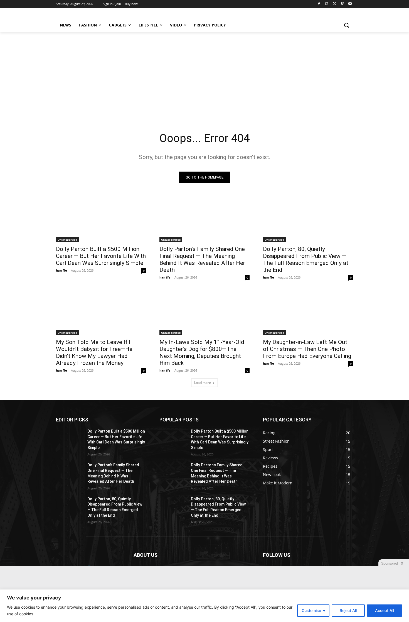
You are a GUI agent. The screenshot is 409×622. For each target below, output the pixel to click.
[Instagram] (327, 4)
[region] (204, 605)
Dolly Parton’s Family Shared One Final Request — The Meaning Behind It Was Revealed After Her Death (202, 259)
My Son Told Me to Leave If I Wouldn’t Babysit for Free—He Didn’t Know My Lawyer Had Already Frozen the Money (94, 352)
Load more (202, 382)
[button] (346, 25)
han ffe (61, 270)
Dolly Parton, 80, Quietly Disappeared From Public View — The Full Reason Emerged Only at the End (305, 259)
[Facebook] (319, 4)
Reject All (348, 610)
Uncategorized (67, 240)
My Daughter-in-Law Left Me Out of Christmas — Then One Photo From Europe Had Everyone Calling (307, 349)
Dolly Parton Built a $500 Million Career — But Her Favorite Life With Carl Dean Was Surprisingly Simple (101, 256)
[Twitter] (334, 4)
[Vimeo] (342, 4)
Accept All (384, 610)
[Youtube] (350, 4)
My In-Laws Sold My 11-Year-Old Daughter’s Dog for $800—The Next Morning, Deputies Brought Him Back (201, 352)
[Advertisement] (204, 74)
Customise (311, 610)
